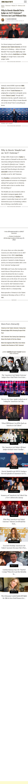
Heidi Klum (16, 54)
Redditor (7, 178)
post (16, 194)
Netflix (18, 196)
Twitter (21, 157)
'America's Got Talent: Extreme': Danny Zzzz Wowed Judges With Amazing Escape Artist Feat (13, 330)
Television (7, 5)
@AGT (22, 231)
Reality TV (14, 5)
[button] (26, 2)
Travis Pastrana (15, 90)
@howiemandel (13, 231)
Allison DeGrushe (11, 19)
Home (2, 5)
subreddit (4, 171)
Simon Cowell (10, 95)
